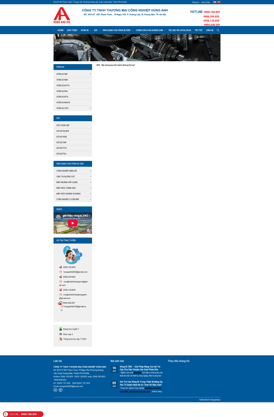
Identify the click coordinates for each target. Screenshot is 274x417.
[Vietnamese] (218, 2)
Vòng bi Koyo (62, 85)
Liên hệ (209, 30)
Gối (95, 30)
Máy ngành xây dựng (67, 182)
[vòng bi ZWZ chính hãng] (62, 15)
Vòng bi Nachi (63, 102)
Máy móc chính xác (66, 188)
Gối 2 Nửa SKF (62, 125)
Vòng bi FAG (62, 91)
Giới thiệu (72, 30)
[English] (215, 2)
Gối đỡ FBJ (61, 154)
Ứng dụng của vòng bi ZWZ (117, 30)
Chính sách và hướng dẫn (149, 30)
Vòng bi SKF (62, 74)
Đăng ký (195, 2)
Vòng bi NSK (62, 80)
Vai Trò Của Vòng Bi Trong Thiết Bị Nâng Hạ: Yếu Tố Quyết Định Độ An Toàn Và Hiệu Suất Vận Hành (141, 384)
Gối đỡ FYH (61, 148)
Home (61, 30)
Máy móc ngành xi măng (68, 194)
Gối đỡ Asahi (62, 131)
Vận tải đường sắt (65, 176)
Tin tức (199, 30)
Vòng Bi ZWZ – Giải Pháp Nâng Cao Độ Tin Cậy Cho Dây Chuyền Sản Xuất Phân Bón (140, 368)
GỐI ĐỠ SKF (61, 142)
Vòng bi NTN (62, 97)
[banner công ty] (125, 12)
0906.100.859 (23, 414)
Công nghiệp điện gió (66, 171)
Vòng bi (85, 30)
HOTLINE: (197, 12)
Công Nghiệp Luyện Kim (67, 199)
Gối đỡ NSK (61, 137)
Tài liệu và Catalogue (179, 30)
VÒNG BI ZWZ (62, 108)
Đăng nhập (205, 2)
